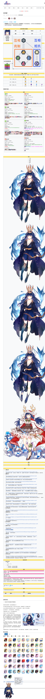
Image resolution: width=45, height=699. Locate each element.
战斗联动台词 (8, 529)
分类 (4, 681)
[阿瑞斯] (31, 132)
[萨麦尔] (15, 116)
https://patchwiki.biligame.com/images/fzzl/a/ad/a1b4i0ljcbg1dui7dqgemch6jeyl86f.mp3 (21, 531)
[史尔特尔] (13, 103)
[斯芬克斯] (18, 131)
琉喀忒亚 (23, 673)
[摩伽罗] (36, 103)
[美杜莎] (5, 131)
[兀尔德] (25, 116)
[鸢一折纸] (14, 116)
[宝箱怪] (13, 131)
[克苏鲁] (15, 646)
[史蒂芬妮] (16, 116)
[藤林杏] (27, 134)
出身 (9, 634)
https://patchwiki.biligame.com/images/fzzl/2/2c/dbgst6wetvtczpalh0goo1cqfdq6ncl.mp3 (21, 500)
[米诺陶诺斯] (5, 116)
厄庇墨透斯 (14, 668)
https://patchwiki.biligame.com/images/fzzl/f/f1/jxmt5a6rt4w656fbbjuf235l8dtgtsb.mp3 (20, 481)
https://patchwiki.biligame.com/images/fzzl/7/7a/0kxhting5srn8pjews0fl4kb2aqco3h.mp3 (21, 487)
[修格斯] (16, 133)
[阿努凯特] (7, 651)
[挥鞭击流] (25, 138)
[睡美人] (28, 135)
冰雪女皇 (36, 652)
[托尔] (30, 132)
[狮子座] (40, 132)
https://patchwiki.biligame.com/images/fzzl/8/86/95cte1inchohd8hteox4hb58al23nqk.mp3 (21, 514)
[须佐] (27, 103)
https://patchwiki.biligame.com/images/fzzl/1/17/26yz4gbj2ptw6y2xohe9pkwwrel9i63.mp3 (21, 471)
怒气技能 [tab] (7, 89)
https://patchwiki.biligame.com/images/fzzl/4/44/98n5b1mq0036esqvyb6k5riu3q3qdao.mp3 (21, 523)
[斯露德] (37, 133)
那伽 (32, 673)
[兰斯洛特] (40, 103)
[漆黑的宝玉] (31, 84)
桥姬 (36, 673)
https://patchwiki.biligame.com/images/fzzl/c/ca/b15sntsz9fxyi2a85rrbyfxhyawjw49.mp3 (21, 503)
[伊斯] (21, 116)
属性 (6, 634)
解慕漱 (12, 529)
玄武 (41, 652)
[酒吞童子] (14, 103)
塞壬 (41, 673)
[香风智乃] (38, 103)
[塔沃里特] (29, 672)
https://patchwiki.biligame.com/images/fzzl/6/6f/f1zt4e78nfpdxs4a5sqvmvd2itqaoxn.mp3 (21, 539)
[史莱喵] (20, 656)
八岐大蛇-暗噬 (5, 673)
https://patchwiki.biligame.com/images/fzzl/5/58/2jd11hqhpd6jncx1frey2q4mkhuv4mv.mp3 (21, 496)
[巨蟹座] (26, 103)
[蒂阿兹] (10, 103)
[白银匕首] (4, 585)
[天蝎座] (38, 656)
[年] (7, 103)
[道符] (36, 81)
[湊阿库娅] (35, 116)
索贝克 (32, 657)
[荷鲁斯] (9, 116)
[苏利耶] (9, 117)
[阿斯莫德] (20, 132)
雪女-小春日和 (32, 652)
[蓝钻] (10, 585)
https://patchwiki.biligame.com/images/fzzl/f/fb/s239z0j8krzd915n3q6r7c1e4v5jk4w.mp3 (21, 516)
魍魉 (5, 678)
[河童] (11, 677)
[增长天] (40, 133)
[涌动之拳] (5, 139)
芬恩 (5, 668)
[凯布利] (6, 117)
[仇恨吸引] (5, 121)
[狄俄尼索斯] (15, 656)
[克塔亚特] (38, 646)
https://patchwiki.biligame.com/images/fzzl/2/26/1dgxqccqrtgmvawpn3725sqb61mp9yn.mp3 (21, 519)
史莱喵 (19, 657)
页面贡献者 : (5, 18)
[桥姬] (38, 672)
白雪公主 (32, 647)
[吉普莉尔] (32, 133)
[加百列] (7, 646)
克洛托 (41, 668)
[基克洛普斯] (9, 132)
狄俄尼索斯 (14, 657)
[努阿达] (5, 149)
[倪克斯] (35, 134)
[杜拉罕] (26, 132)
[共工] (19, 103)
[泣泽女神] (20, 667)
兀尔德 (28, 657)
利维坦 (23, 657)
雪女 (10, 657)
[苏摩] (7, 117)
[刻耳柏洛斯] (6, 103)
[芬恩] (32, 103)
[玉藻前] (11, 131)
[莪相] (7, 133)
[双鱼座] (20, 131)
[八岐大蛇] (7, 656)
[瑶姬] (38, 667)
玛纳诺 (23, 647)
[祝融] (21, 132)
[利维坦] (24, 656)
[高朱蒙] (21, 103)
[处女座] (19, 131)
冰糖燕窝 (19, 652)
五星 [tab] (10, 61)
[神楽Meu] (19, 133)
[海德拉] (15, 672)
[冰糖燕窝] (25, 104)
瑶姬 (36, 668)
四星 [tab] (8, 61)
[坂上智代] (26, 134)
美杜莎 (10, 673)
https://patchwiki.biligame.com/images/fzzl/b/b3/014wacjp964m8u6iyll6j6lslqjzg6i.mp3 (20, 527)
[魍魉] (7, 677)
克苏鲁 (14, 647)
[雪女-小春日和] (33, 651)
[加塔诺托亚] (31, 134)
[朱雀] (7, 104)
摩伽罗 (23, 668)
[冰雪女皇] (38, 651)
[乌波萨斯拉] (5, 104)
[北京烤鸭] (20, 133)
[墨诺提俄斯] (28, 134)
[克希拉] (33, 667)
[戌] (6, 104)
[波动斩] (25, 107)
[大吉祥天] (41, 133)
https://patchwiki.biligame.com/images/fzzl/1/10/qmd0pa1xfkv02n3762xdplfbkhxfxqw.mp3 (21, 492)
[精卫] (7, 116)
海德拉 (14, 673)
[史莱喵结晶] (31, 81)
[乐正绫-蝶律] (13, 116)
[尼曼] (26, 104)
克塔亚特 (36, 647)
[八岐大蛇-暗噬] (7, 672)
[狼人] (16, 131)
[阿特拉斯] (10, 133)
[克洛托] (41, 103)
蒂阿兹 (19, 673)
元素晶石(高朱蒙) (28, 146)
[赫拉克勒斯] (7, 132)
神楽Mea (41, 647)
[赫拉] (30, 134)
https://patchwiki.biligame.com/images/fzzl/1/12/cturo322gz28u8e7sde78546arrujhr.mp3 (21, 478)
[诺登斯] (11, 133)
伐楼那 (28, 647)
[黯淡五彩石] (41, 84)
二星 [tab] (4, 61)
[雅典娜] (31, 116)
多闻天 (10, 668)
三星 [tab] (6, 61)
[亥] (6, 133)
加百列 (6, 647)
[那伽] (33, 103)
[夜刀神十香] (10, 132)
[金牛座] (38, 132)
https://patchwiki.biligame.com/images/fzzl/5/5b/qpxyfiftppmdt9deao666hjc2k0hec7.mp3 (21, 484)
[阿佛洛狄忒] (13, 133)
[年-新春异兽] (25, 133)
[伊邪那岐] (33, 134)
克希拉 (32, 668)
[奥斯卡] (5, 117)
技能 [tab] (4, 89)
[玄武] (27, 104)
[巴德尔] (14, 131)
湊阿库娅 (19, 647)
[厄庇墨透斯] (15, 667)
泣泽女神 (19, 668)
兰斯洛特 (14, 652)
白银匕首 (7, 585)
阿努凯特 (5, 652)
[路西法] (20, 116)
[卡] (41, 132)
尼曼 (23, 652)
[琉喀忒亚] (24, 672)
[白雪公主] (37, 116)
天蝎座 (37, 657)
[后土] (18, 133)
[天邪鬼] (5, 103)
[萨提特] (28, 103)
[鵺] (6, 132)
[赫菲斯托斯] (15, 103)
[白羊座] (11, 116)
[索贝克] (33, 656)
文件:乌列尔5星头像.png (14, 132)
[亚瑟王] (25, 135)
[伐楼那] (29, 646)
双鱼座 (41, 657)
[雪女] (11, 656)
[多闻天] (35, 103)
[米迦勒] (18, 103)
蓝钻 (12, 585)
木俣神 (28, 668)
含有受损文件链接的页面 (10, 681)
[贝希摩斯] (32, 132)
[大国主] (41, 134)
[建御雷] (33, 132)
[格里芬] (6, 116)
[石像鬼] (25, 132)
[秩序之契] (31, 78)
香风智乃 (10, 652)
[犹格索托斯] (5, 133)
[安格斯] (38, 133)
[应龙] (9, 103)
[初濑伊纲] (20, 103)
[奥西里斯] (11, 103)
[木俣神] (37, 103)
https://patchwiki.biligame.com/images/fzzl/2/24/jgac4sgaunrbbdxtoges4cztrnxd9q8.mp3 (21, 535)
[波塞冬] (25, 103)
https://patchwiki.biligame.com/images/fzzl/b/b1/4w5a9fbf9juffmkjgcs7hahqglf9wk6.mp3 (21, 547)
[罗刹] (26, 135)
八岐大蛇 (5, 657)
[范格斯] (29, 651)
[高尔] (27, 135)
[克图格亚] (35, 133)
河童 (10, 678)
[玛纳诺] (24, 646)
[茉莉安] (9, 131)
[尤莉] (19, 116)
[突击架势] (25, 120)
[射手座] (10, 116)
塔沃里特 (27, 673)
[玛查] (5, 132)
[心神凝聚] (5, 107)
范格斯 (28, 652)
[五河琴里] (16, 103)
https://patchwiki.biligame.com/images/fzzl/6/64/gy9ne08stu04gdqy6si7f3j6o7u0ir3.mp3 (21, 543)
